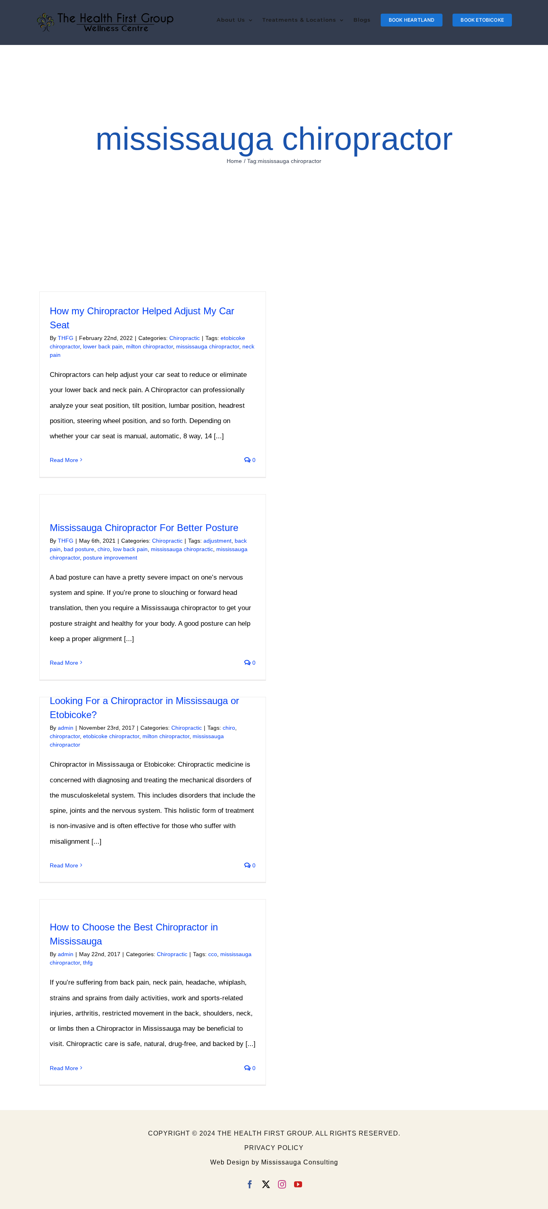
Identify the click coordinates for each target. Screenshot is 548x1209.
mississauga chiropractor (207, 346)
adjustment (217, 540)
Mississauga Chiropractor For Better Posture (144, 527)
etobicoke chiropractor (111, 736)
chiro (103, 549)
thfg (88, 962)
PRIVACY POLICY (274, 1147)
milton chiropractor (149, 346)
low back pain (130, 549)
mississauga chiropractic (182, 549)
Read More (64, 460)
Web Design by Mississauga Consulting (274, 1162)
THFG (65, 338)
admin (65, 728)
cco (212, 954)
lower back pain (103, 346)
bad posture (79, 549)
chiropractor (65, 736)
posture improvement (110, 557)
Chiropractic (184, 338)
